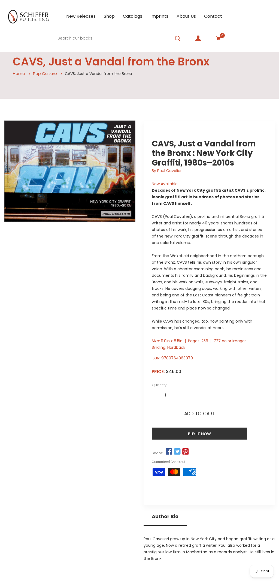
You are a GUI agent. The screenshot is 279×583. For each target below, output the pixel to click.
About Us (186, 16)
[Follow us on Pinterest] (185, 451)
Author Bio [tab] (165, 516)
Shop (109, 16)
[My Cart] (218, 38)
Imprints (159, 16)
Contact (213, 16)
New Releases (81, 16)
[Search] (177, 38)
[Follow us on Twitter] (177, 451)
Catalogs (132, 16)
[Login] (198, 38)
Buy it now (199, 434)
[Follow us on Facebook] (168, 451)
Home (19, 73)
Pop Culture (45, 73)
